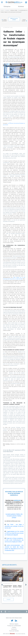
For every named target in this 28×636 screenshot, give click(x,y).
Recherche (14, 629)
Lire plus (8, 599)
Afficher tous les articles (14, 19)
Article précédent (4, 20)
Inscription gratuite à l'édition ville (14, 514)
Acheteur (21, 6)
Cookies (14, 627)
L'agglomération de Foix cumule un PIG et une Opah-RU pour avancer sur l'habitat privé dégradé (14, 533)
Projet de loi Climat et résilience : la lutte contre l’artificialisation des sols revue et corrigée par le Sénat (14, 540)
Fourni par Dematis (14, 631)
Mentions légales (14, 624)
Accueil (2, 10)
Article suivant (24, 20)
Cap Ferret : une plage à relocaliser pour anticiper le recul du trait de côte (14, 526)
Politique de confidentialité (14, 625)
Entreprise (7, 6)
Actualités (7, 10)
